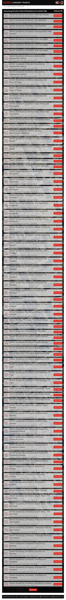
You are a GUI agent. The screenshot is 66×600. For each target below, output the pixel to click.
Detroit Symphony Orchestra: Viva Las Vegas (28, 39)
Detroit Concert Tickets (13, 596)
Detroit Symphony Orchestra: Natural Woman (28, 325)
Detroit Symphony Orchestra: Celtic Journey (28, 490)
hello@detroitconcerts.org (56, 596)
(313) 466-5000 (45, 596)
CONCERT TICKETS (16, 3)
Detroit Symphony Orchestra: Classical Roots (28, 461)
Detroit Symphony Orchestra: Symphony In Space (30, 583)
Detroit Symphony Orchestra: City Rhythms (27, 20)
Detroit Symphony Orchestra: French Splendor (29, 154)
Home (5, 6)
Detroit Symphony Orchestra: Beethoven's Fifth (29, 348)
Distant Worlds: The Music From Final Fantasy (28, 320)
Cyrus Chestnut (16, 298)
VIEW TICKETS (58, 15)
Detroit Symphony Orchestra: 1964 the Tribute (29, 14)
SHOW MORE (33, 589)
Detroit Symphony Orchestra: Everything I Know (29, 388)
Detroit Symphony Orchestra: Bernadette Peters (29, 119)
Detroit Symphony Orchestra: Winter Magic (27, 331)
